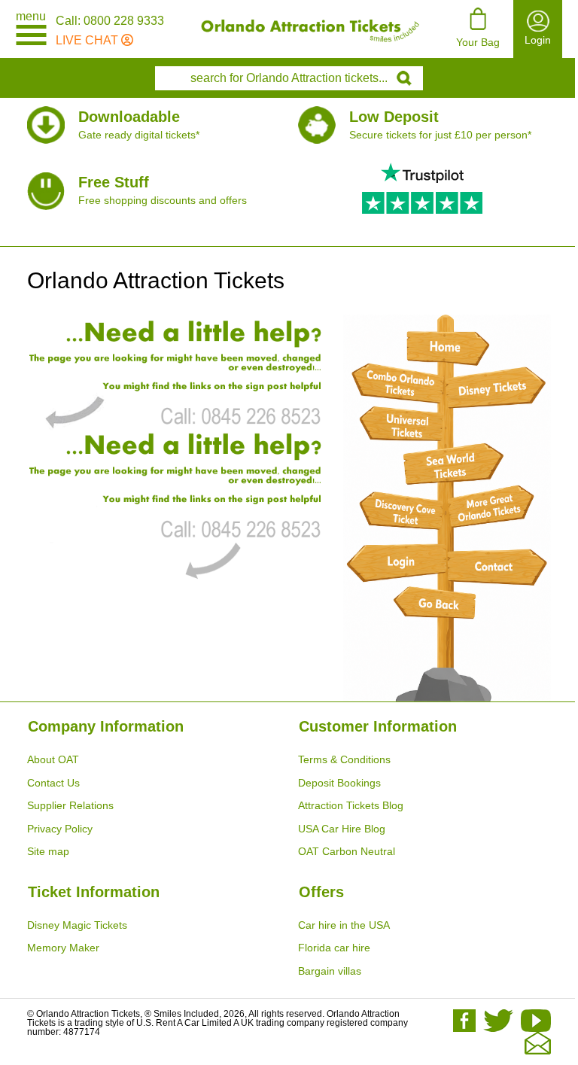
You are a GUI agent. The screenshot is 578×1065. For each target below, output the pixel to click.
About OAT (53, 759)
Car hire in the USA (344, 925)
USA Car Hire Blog (341, 829)
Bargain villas (329, 971)
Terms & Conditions (344, 759)
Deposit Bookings (339, 783)
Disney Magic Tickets (77, 925)
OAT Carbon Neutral (346, 851)
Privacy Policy (60, 829)
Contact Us (53, 783)
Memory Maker (63, 948)
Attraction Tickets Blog (350, 805)
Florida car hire (334, 948)
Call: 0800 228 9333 (110, 21)
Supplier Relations (70, 805)
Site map (48, 851)
